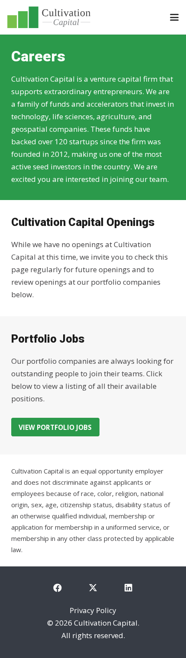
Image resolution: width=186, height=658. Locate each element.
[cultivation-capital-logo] (48, 17)
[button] (174, 17)
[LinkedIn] (128, 588)
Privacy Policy (93, 610)
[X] (93, 588)
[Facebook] (57, 588)
